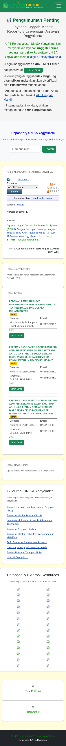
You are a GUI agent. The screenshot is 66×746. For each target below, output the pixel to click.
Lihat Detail (16, 335)
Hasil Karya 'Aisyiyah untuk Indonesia (27, 547)
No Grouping (45, 198)
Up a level (23, 179)
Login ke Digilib (33, 70)
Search (49, 149)
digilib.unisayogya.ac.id (45, 56)
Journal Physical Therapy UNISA (24, 552)
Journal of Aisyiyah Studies (21, 529)
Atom (56, 184)
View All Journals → (17, 557)
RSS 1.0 (54, 188)
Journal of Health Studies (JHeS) (24, 515)
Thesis (20, 204)
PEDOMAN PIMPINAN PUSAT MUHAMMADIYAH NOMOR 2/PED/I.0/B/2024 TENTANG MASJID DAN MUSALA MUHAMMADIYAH (32, 306)
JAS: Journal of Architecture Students (27, 542)
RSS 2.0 (54, 191)
